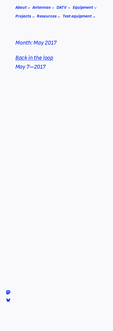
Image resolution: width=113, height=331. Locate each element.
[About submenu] (29, 7)
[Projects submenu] (33, 16)
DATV (61, 7)
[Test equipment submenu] (94, 16)
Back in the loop (34, 57)
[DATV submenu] (69, 7)
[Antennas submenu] (53, 7)
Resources (46, 16)
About (21, 7)
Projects (23, 16)
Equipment (83, 7)
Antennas (41, 7)
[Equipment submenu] (95, 7)
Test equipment (77, 16)
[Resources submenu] (59, 16)
